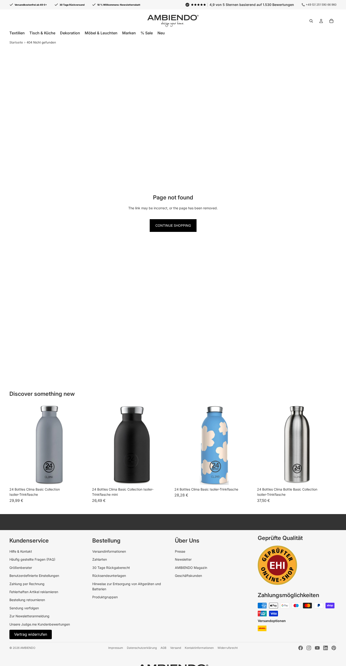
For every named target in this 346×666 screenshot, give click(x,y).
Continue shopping (173, 225)
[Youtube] (317, 648)
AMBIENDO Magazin (191, 568)
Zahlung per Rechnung (26, 584)
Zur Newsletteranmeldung (29, 616)
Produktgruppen (105, 597)
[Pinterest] (334, 648)
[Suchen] (311, 21)
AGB (163, 648)
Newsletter (183, 559)
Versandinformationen (109, 551)
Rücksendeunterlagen (109, 576)
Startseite (16, 42)
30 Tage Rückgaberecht (111, 568)
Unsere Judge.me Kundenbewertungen (39, 624)
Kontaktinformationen (199, 648)
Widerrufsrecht (227, 648)
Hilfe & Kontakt (20, 551)
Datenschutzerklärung (142, 648)
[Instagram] (309, 648)
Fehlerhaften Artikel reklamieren (33, 592)
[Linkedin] (325, 648)
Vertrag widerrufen (30, 634)
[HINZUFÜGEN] (329, 477)
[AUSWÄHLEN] (82, 477)
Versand (175, 648)
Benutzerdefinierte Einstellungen (34, 576)
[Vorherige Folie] (99, 445)
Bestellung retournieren (27, 600)
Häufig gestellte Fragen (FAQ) (32, 559)
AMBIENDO (27, 648)
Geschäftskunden (188, 576)
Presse (180, 551)
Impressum (115, 648)
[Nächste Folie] (164, 445)
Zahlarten (99, 559)
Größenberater (20, 568)
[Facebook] (300, 648)
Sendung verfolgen (24, 608)
